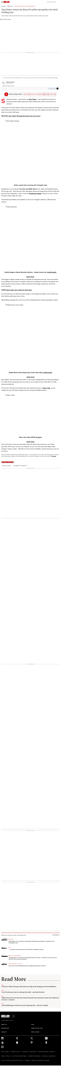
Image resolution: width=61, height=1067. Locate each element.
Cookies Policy (15, 1051)
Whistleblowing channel (46, 1051)
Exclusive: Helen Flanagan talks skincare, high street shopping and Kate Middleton (29, 986)
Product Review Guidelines (40, 1060)
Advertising (5, 1028)
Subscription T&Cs (37, 1028)
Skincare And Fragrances (25, 6)
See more (55, 935)
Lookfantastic (51, 272)
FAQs (32, 1024)
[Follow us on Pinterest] (37, 1042)
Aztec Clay (46, 388)
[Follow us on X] (37, 1038)
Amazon (39, 437)
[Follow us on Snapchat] (23, 1042)
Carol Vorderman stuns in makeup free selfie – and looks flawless (23, 992)
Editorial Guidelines (48, 1056)
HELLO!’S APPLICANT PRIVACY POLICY (12, 1060)
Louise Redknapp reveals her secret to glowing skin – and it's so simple (25, 1005)
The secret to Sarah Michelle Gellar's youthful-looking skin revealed (27, 966)
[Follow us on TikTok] (52, 1038)
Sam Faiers (32, 99)
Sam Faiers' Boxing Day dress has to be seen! (24, 116)
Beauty (10, 6)
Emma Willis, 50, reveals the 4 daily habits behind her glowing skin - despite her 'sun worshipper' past (31, 942)
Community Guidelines (29, 1051)
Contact (4, 1032)
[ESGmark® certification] (13, 1016)
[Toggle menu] (2, 2)
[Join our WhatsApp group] (8, 1047)
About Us (4, 1024)
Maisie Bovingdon (10, 82)
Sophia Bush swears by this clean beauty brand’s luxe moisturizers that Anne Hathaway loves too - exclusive (30, 999)
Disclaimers (5, 1051)
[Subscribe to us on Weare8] (52, 1042)
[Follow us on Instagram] (8, 1038)
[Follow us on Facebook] (23, 1038)
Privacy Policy (6, 1056)
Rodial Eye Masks (35, 193)
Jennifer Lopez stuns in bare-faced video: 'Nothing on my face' (27, 949)
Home (4, 6)
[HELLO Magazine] (6, 2)
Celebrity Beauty (20, 465)
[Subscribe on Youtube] (8, 1042)
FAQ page (53, 456)
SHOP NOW (30, 277)
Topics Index (35, 1032)
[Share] (57, 88)
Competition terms (34, 1056)
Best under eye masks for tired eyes (19, 290)
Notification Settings (19, 1056)
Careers (27, 1060)
